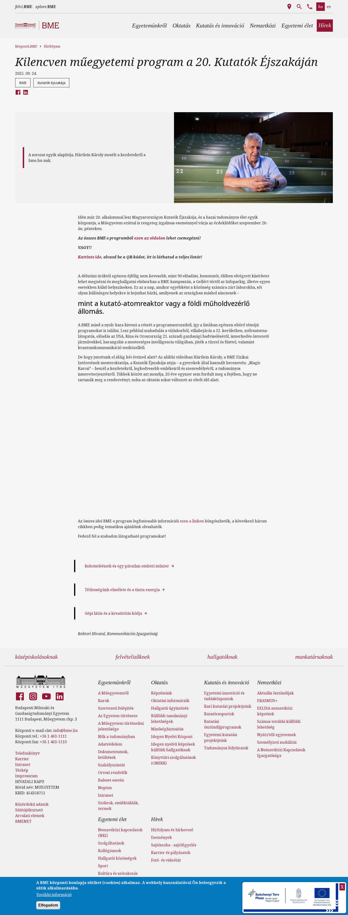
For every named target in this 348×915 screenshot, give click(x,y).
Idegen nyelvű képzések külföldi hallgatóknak (173, 747)
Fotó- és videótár (166, 860)
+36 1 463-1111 (53, 736)
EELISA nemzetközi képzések (274, 711)
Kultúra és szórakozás (118, 873)
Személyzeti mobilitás (277, 742)
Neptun (105, 787)
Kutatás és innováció (226, 682)
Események (161, 837)
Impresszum (26, 775)
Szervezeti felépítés (116, 708)
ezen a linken (192, 521)
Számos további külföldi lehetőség (278, 724)
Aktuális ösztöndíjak (275, 693)
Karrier (22, 758)
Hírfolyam (52, 46)
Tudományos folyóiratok (226, 748)
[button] (149, 25)
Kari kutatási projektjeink (227, 706)
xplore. (45, 6)
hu (320, 6)
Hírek (157, 819)
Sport (103, 865)
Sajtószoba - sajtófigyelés (173, 845)
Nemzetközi (269, 682)
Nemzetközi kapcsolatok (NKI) (120, 832)
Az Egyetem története (118, 715)
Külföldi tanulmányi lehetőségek (169, 718)
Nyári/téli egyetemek (276, 734)
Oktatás (159, 682)
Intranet (22, 764)
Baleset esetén (111, 780)
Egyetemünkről (114, 682)
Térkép (21, 770)
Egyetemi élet (112, 819)
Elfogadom (48, 905)
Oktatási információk (170, 700)
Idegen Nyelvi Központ (171, 736)
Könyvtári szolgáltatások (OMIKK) (173, 760)
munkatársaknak (314, 657)
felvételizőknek (133, 657)
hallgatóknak (222, 657)
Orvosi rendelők (112, 772)
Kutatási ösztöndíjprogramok (222, 724)
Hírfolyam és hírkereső (172, 829)
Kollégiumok (109, 850)
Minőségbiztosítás (167, 729)
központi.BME (26, 46)
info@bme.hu (65, 730)
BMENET (23, 821)
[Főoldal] (41, 681)
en (329, 6)
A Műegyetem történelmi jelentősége (121, 726)
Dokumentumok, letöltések (113, 754)
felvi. (23, 6)
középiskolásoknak (36, 657)
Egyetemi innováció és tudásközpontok (224, 695)
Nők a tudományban (116, 736)
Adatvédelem (110, 744)
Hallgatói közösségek (117, 858)
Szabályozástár (111, 765)
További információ (53, 894)
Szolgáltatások (111, 843)
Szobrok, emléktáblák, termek (118, 805)
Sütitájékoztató (29, 810)
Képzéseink (161, 693)
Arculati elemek (29, 815)
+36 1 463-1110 (53, 741)
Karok (103, 700)
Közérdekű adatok (32, 804)
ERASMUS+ (267, 700)
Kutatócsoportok (219, 713)
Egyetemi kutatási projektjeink (220, 737)
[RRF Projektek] (291, 897)
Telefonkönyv (27, 753)
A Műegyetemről (113, 693)
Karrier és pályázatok (170, 852)
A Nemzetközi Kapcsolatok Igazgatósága (281, 752)
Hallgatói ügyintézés (169, 708)
